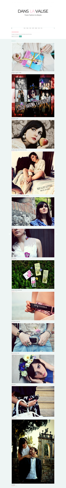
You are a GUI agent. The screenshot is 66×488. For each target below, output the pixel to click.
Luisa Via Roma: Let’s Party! (14, 118)
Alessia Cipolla (13, 73)
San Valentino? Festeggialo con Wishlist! (16, 72)
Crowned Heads (13, 384)
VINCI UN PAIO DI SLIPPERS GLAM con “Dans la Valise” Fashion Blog (20, 195)
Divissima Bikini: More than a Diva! (15, 321)
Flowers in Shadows (13, 258)
